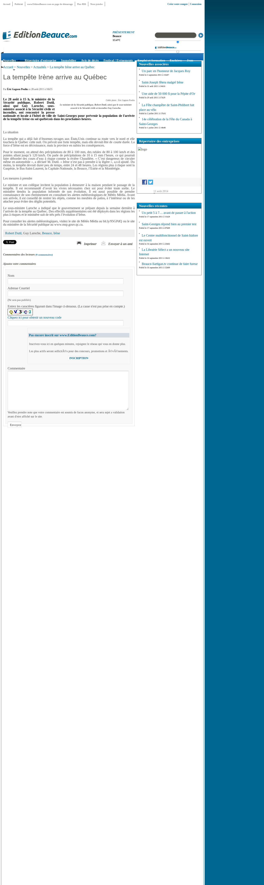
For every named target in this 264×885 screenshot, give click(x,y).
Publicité (19, 4)
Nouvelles (23, 67)
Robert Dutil (13, 233)
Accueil (6, 4)
